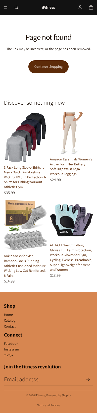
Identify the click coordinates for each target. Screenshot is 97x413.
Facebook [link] (11, 343)
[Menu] (5, 7)
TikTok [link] (8, 355)
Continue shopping (48, 66)
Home (8, 314)
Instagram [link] (11, 349)
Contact (10, 326)
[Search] (16, 7)
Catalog (9, 320)
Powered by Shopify (58, 395)
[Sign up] (88, 379)
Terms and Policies (48, 405)
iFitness (40, 395)
